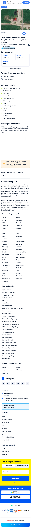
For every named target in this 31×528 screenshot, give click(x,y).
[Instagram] (18, 383)
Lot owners (5, 451)
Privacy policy (6, 440)
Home (3, 416)
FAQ (3, 434)
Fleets (3, 448)
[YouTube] (8, 383)
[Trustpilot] (23, 383)
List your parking (7, 419)
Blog (3, 425)
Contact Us (5, 454)
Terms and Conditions (19, 482)
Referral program (7, 431)
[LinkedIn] (13, 383)
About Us (4, 428)
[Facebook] (3, 383)
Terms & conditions (8, 437)
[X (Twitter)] (27, 383)
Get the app (6, 422)
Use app (26, 2)
